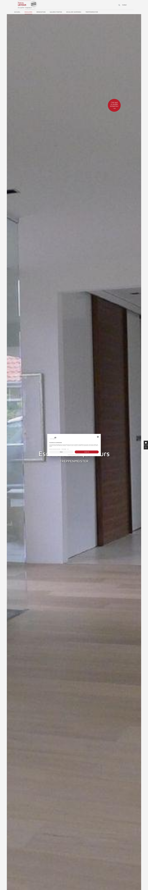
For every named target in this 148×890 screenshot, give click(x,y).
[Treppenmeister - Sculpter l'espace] (27, 5)
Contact (124, 5)
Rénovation (41, 12)
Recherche (118, 5)
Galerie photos (56, 12)
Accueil (17, 12)
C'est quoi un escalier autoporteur (114, 104)
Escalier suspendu (73, 12)
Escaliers (28, 12)
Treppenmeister (92, 12)
